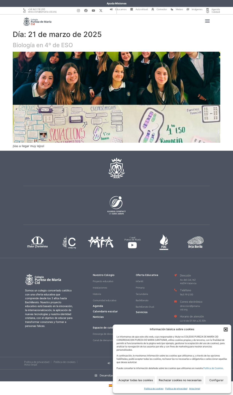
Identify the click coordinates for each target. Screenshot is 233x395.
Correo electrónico (191, 301)
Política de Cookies (213, 368)
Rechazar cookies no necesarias (180, 380)
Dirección (185, 275)
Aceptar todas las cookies (136, 380)
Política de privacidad (176, 388)
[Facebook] (86, 10)
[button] (226, 329)
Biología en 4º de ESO (43, 45)
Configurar (216, 380)
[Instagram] (78, 10)
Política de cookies (153, 388)
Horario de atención (192, 316)
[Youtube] (93, 10)
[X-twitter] (101, 10)
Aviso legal (194, 388)
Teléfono (185, 290)
